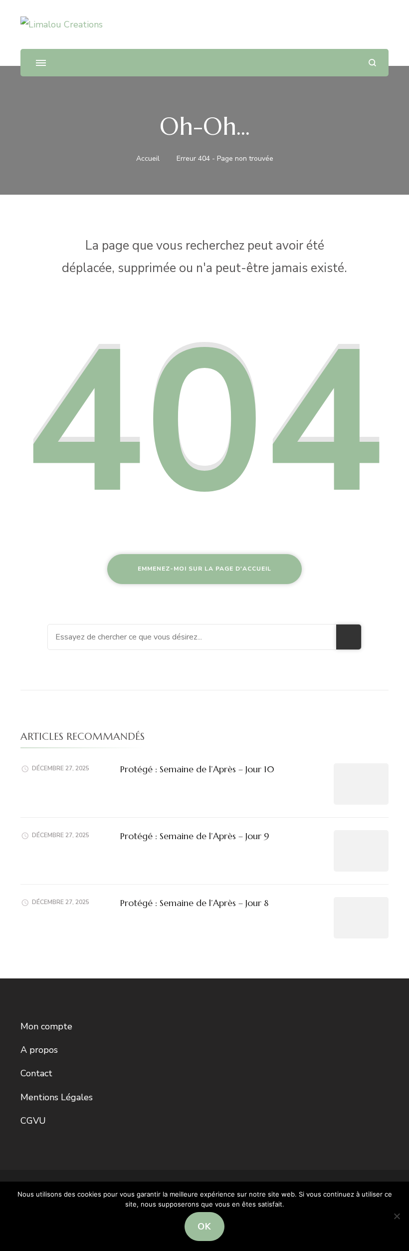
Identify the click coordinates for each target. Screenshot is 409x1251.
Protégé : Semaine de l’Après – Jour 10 (197, 769)
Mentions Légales (56, 1097)
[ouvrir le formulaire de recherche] (372, 62)
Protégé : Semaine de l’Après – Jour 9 (194, 836)
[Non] (397, 1216)
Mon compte (46, 1026)
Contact (36, 1073)
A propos (39, 1050)
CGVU (33, 1121)
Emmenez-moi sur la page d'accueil (204, 569)
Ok (204, 1227)
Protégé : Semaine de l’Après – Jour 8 (194, 903)
